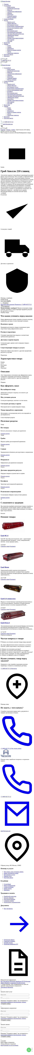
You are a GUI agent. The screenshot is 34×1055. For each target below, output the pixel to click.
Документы (4, 987)
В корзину (5, 303)
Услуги (6, 20)
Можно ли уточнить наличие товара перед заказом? (16, 642)
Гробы (9, 45)
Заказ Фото (10, 36)
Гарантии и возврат (9, 941)
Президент (10, 14)
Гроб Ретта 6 (5, 623)
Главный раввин (12, 16)
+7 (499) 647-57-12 (6, 60)
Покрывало (10, 48)
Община (9, 13)
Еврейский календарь (13, 8)
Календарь (7, 42)
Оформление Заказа (12, 35)
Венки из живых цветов (14, 50)
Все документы (5, 981)
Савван (9, 47)
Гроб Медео (5, 567)
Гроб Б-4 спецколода (8, 599)
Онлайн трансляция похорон (15, 38)
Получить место (8, 54)
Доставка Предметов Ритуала (15, 33)
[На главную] (6, 756)
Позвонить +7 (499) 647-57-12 (23, 304)
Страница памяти (9, 900)
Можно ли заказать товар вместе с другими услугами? (17, 652)
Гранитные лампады (13, 53)
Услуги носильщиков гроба (15, 28)
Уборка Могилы (11, 23)
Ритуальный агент (12, 31)
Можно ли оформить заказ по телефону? (13, 655)
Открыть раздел (5, 433)
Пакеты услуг (11, 22)
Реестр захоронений (9, 885)
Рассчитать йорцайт (9, 899)
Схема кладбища (8, 19)
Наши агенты (11, 7)
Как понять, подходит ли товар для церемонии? (15, 653)
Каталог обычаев (9, 898)
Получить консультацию (7, 304)
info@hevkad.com (8, 124)
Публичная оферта (9, 939)
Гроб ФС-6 (4, 535)
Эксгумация (10, 39)
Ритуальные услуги (12, 25)
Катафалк (10, 29)
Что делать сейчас (16, 748)
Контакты (6, 56)
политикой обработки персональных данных (13, 1002)
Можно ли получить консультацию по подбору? (15, 650)
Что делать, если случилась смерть (13, 871)
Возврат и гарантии (10, 983)
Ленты (9, 51)
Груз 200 (9, 41)
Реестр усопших (11, 17)
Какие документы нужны (11, 873)
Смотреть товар (5, 546)
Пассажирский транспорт (14, 32)
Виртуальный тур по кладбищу (9, 1045)
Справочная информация (14, 11)
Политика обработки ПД (11, 944)
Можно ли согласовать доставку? (11, 649)
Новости (9, 10)
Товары (6, 44)
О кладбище (7, 5)
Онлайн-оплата (8, 942)
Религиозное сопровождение (15, 26)
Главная (6, 4)
